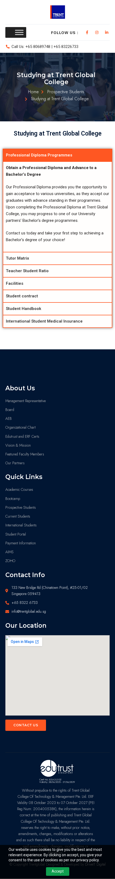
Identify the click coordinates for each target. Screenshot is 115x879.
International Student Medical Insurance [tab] (44, 321)
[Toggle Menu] (19, 32)
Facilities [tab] (14, 283)
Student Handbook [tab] (23, 308)
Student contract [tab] (22, 296)
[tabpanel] (57, 206)
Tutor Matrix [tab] (17, 258)
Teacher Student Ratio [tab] (27, 270)
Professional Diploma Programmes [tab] (39, 155)
